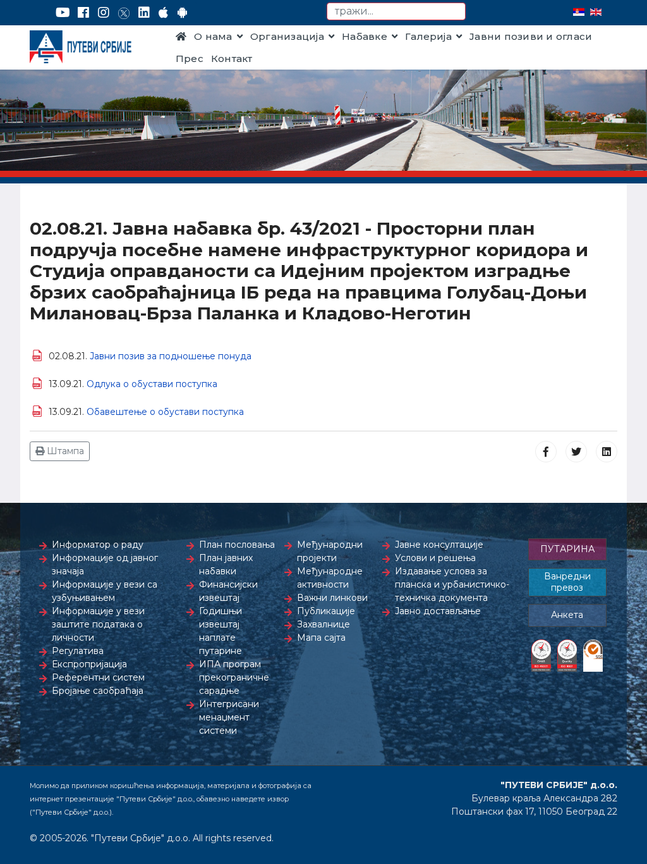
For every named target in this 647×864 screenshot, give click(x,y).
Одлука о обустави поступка (152, 384)
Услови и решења (435, 558)
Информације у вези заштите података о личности (98, 624)
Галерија (428, 36)
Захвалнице (323, 624)
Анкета (567, 614)
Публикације (326, 611)
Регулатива (78, 651)
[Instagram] (103, 12)
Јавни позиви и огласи (530, 36)
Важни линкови (332, 597)
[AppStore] (163, 12)
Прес (189, 58)
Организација (287, 36)
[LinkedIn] (144, 12)
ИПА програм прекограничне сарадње (234, 677)
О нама (213, 36)
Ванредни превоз (567, 582)
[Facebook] (83, 12)
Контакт (232, 58)
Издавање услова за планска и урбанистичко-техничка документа (452, 584)
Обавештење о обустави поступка (165, 411)
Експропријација (89, 664)
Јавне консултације (439, 544)
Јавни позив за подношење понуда (170, 356)
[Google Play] (182, 12)
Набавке (364, 36)
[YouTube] (63, 12)
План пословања (237, 544)
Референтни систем (98, 677)
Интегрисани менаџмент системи (229, 717)
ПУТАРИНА (567, 549)
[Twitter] (124, 12)
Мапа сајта (321, 637)
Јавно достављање (438, 611)
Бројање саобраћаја (97, 690)
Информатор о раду (97, 544)
